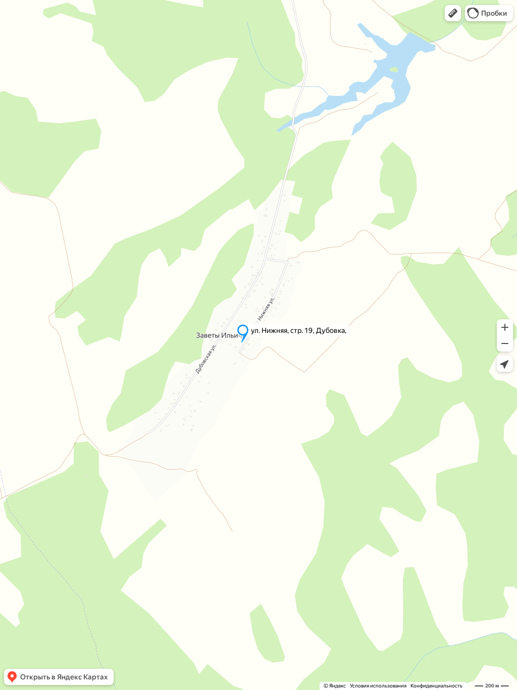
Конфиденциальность (436, 685)
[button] (453, 13)
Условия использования (378, 685)
